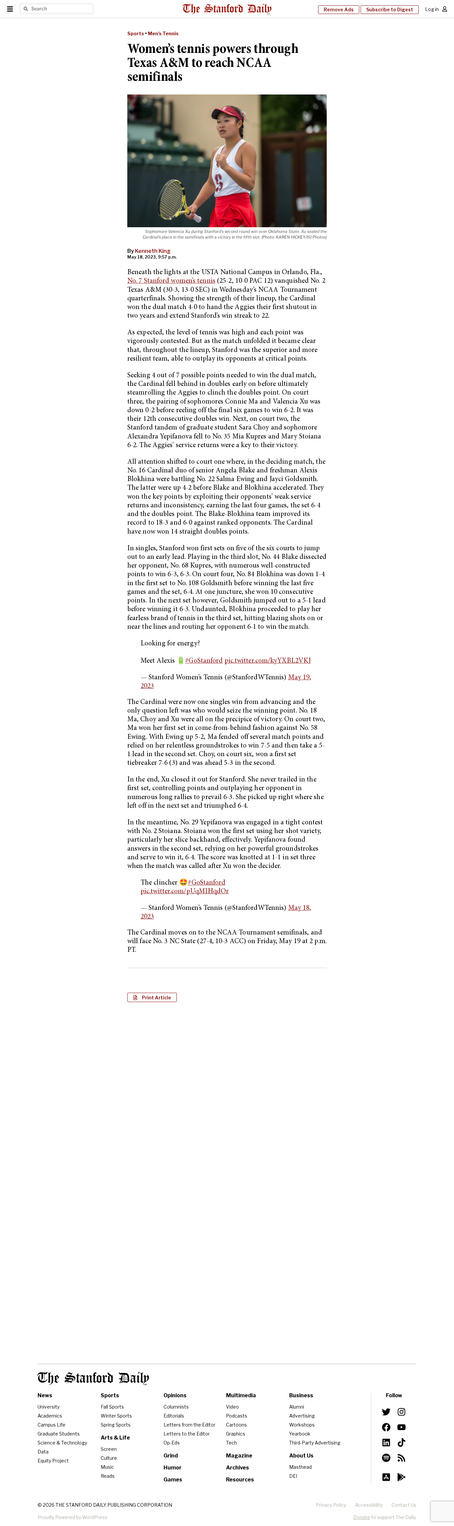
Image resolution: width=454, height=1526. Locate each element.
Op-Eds (172, 1442)
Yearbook (299, 1434)
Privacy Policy (331, 1505)
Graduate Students (59, 1434)
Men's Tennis (163, 33)
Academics (50, 1416)
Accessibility (369, 1505)
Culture (109, 1458)
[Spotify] (386, 1458)
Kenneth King (152, 251)
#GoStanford (204, 661)
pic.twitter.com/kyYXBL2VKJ (268, 661)
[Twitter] (386, 1412)
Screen (109, 1449)
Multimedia (241, 1395)
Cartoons (236, 1425)
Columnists (176, 1407)
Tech (231, 1442)
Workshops (302, 1425)
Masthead (300, 1467)
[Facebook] (386, 1427)
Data (43, 1451)
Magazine (239, 1455)
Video (232, 1407)
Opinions (175, 1395)
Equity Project (53, 1460)
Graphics (235, 1434)
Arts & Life (115, 1438)
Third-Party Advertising (314, 1442)
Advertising (302, 1416)
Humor (172, 1467)
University (48, 1407)
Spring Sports (116, 1425)
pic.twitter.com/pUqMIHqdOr (185, 891)
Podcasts (236, 1416)
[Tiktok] (401, 1442)
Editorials (174, 1416)
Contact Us (404, 1505)
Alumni (296, 1407)
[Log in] (444, 9)
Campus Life (51, 1425)
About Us (301, 1455)
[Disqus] (227, 1093)
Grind (171, 1455)
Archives (237, 1467)
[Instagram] (401, 1412)
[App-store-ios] (386, 1477)
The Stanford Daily (93, 1378)
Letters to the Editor (187, 1434)
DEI (293, 1476)
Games (173, 1479)
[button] (152, 997)
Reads (108, 1476)
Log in (432, 9)
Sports (135, 33)
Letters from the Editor (189, 1425)
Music (107, 1467)
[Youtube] (401, 1427)
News (45, 1395)
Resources (240, 1479)
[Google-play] (401, 1477)
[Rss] (401, 1458)
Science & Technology (62, 1442)
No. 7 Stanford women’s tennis (171, 281)
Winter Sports (116, 1416)
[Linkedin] (386, 1442)
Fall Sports (112, 1407)
